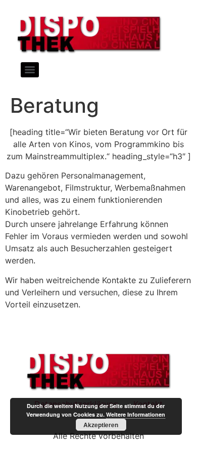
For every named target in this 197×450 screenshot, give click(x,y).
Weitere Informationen (135, 414)
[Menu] (30, 69)
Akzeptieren (100, 424)
